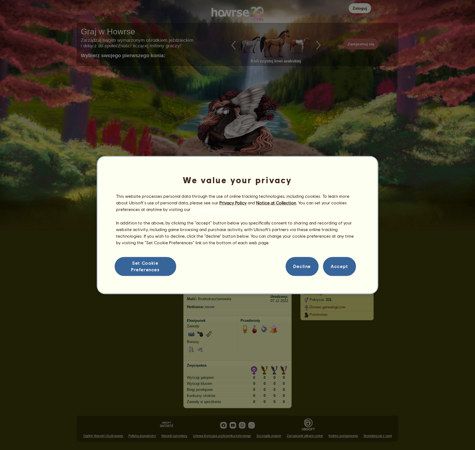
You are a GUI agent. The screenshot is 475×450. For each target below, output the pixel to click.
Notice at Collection (276, 202)
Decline (302, 266)
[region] (237, 225)
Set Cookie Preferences (145, 266)
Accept (339, 266)
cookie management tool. (217, 209)
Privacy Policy (233, 202)
